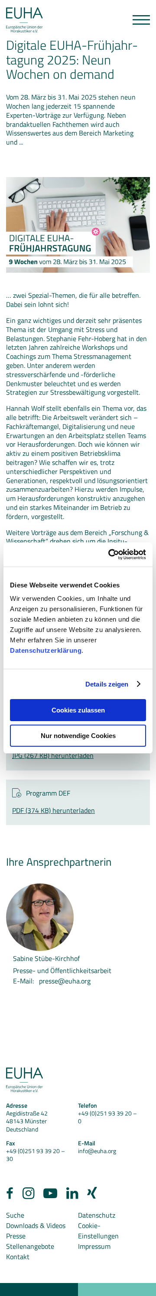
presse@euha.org (65, 981)
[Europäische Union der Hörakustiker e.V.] (24, 20)
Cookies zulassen (78, 710)
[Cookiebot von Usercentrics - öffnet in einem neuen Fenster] (110, 554)
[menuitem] (9, 1195)
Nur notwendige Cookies (78, 735)
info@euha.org (97, 1150)
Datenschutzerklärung (45, 650)
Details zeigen (106, 684)
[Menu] (141, 20)
